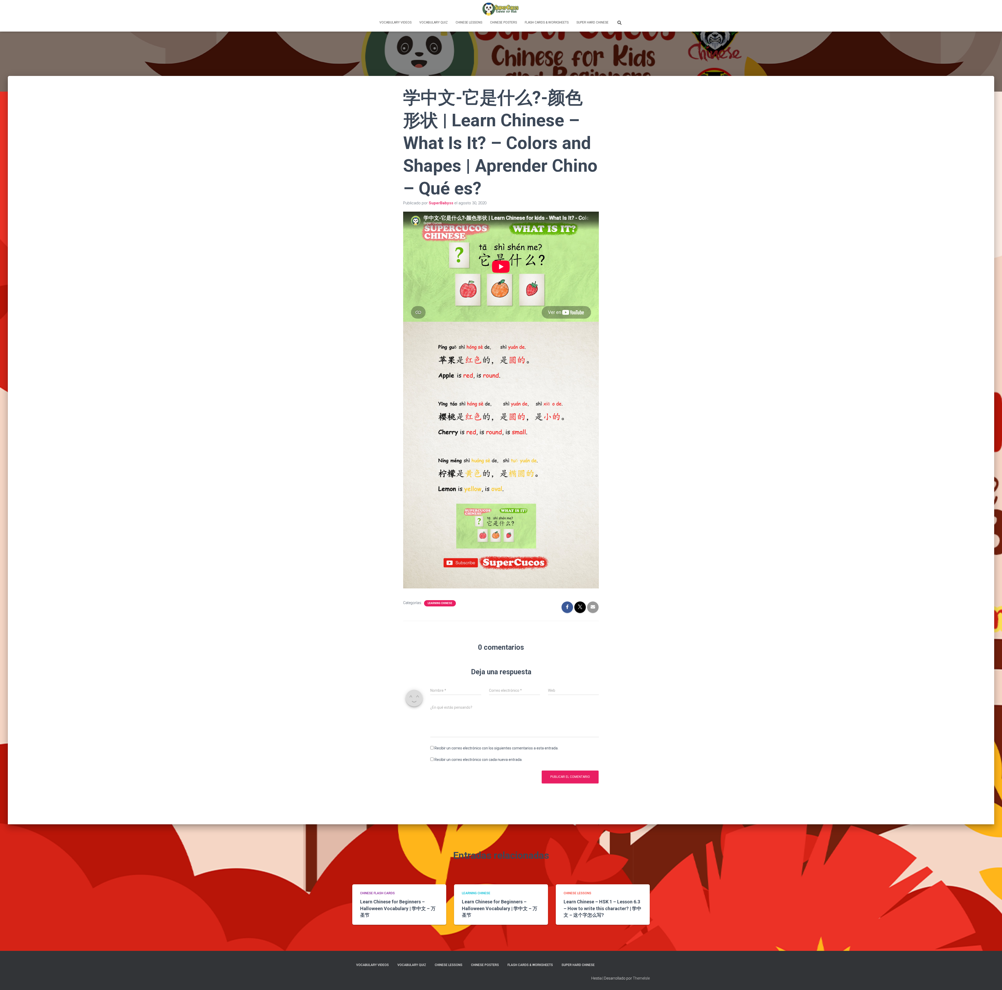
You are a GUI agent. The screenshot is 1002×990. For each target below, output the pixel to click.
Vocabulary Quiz (433, 22)
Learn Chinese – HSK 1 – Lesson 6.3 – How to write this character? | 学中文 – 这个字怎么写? (602, 908)
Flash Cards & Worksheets (547, 22)
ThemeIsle (641, 978)
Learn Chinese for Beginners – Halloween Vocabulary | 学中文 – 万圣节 (398, 908)
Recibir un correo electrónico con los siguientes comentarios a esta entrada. (496, 748)
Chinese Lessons (469, 22)
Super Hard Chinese (592, 22)
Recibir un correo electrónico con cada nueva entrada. (478, 760)
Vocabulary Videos (395, 22)
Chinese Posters (503, 22)
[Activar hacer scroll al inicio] (991, 979)
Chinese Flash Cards (377, 893)
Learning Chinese (440, 603)
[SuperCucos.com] (501, 9)
